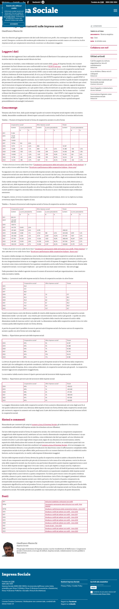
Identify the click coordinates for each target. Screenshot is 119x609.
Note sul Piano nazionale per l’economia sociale (101, 81)
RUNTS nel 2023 (55, 67)
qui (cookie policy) (9, 17)
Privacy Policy (66, 586)
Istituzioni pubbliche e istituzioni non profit (59, 502)
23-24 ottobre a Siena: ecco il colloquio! (100, 73)
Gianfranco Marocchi (12, 31)
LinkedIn (72, 604)
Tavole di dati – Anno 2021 (53, 526)
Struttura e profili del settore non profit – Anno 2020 (61, 523)
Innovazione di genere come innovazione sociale (101, 95)
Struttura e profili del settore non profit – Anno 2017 (61, 515)
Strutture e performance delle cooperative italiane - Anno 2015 (52, 168)
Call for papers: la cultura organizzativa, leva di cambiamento (100, 63)
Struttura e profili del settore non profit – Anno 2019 (61, 520)
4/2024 (55, 64)
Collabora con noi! (99, 47)
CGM (102, 2)
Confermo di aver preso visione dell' (103, 593)
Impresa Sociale (30, 11)
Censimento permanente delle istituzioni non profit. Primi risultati (58, 165)
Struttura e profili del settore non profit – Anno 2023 (61, 531)
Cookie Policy (77, 586)
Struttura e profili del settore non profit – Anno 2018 (61, 517)
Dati (96, 38)
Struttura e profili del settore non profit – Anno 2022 (61, 528)
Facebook (72, 602)
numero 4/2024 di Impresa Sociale (44, 425)
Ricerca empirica (107, 35)
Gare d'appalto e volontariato (101, 88)
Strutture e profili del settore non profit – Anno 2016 (61, 512)
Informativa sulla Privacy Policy (100, 594)
